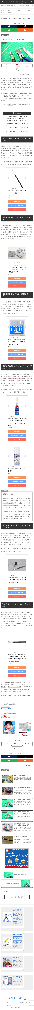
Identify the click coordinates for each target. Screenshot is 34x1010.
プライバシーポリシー (25, 1002)
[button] (27, 65)
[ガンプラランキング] (5, 706)
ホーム (9, 1002)
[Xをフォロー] (25, 26)
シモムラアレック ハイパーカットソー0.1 (17, 131)
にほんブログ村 (5, 717)
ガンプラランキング (6, 708)
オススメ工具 (6, 35)
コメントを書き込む (17, 897)
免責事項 (9, 1005)
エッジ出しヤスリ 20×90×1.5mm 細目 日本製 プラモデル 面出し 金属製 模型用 (17, 960)
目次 (14, 113)
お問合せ (25, 1005)
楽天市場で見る (17, 209)
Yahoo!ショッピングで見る (17, 205)
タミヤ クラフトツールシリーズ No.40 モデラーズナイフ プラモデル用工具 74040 (17, 580)
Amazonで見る (17, 201)
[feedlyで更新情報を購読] (9, 30)
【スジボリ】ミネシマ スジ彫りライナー (16, 116)
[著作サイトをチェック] (9, 26)
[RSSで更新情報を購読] (25, 30)
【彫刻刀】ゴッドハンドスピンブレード (16, 120)
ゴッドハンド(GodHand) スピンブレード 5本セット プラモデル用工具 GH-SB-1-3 (17, 342)
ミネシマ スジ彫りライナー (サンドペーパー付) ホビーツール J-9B (17, 193)
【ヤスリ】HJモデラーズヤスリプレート (16, 118)
